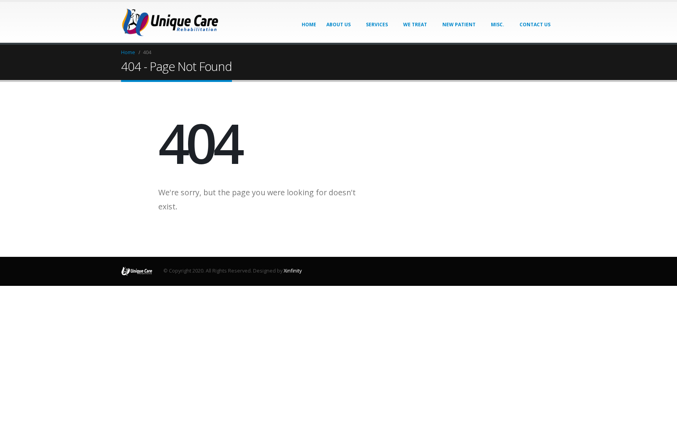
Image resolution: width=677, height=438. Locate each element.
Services (377, 24)
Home (309, 24)
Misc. (497, 24)
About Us (338, 24)
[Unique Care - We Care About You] (170, 22)
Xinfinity (293, 270)
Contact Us (535, 24)
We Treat (415, 24)
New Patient (459, 24)
